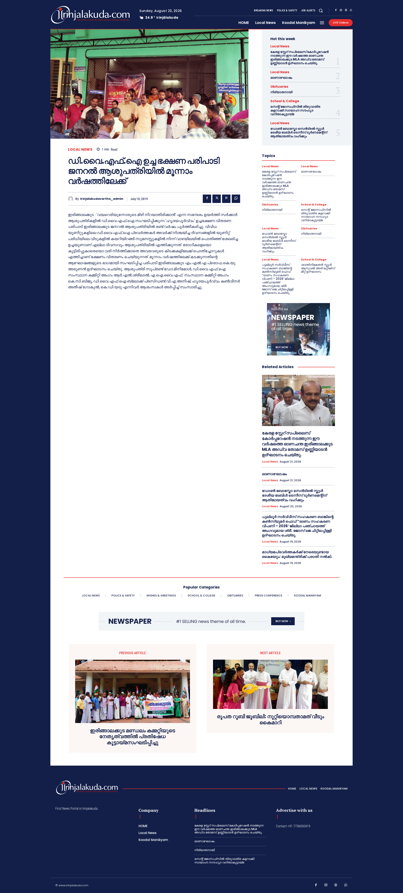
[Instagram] (340, 10)
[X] (216, 199)
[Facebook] (335, 10)
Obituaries (279, 86)
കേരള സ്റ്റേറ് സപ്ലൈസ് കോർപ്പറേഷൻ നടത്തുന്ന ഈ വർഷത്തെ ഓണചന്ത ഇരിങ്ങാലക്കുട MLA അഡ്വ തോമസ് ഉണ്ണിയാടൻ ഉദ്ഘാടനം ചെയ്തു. (299, 57)
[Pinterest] (226, 199)
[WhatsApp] (350, 10)
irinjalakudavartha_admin (101, 199)
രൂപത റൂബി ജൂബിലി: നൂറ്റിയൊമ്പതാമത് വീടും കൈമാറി (270, 720)
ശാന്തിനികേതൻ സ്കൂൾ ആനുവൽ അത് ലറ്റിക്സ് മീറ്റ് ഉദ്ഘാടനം (318, 268)
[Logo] (73, 15)
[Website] (345, 10)
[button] (321, 10)
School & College (284, 101)
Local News (80, 149)
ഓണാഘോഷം (281, 77)
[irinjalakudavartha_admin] (71, 198)
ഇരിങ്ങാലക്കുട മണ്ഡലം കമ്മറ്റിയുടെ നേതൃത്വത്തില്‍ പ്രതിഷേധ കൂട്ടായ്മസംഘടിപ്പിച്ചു (132, 737)
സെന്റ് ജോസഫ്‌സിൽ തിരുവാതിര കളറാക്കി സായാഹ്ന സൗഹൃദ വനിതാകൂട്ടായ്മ (295, 110)
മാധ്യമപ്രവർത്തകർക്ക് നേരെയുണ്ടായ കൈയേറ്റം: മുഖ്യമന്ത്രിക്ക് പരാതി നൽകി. (297, 554)
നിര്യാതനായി (281, 92)
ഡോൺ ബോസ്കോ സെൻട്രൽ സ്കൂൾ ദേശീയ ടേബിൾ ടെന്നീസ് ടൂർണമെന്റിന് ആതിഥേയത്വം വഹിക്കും (298, 132)
